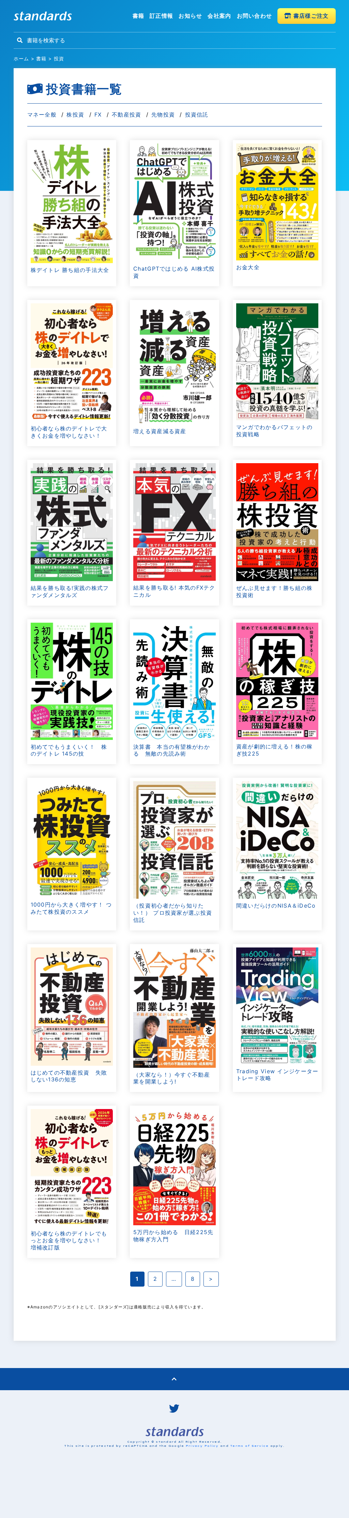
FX (98, 114)
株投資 (75, 114)
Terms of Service (249, 1445)
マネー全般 (42, 114)
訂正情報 (161, 15)
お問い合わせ (254, 15)
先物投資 (163, 114)
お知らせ (190, 15)
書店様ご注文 (310, 15)
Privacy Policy (202, 1445)
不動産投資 (126, 114)
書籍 (139, 15)
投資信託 (197, 114)
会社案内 (219, 15)
